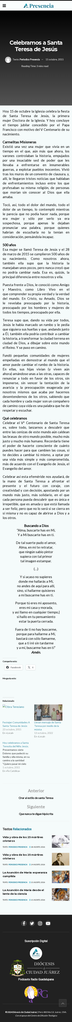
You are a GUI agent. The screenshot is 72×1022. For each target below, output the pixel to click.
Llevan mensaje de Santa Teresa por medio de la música (47, 726)
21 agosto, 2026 (38, 882)
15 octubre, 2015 (55, 59)
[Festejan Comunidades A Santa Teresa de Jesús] (17, 712)
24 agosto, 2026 (38, 864)
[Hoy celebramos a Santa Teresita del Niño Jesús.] (18, 757)
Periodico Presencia (30, 59)
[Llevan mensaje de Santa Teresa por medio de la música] (48, 712)
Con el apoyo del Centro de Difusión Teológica (36, 1015)
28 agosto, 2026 (38, 847)
